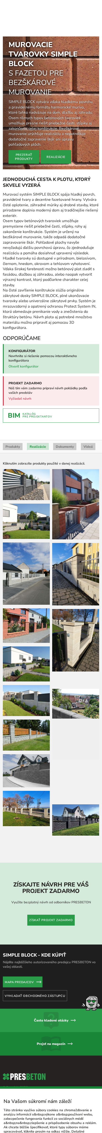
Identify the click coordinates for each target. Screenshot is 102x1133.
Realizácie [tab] (38, 410)
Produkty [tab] (12, 410)
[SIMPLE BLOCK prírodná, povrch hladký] (26, 484)
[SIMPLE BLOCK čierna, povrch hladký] (26, 448)
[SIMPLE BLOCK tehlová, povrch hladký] (26, 589)
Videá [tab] (88, 410)
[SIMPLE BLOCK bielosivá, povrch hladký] (26, 537)
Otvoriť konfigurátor (23, 330)
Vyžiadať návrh (20, 362)
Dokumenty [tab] (65, 410)
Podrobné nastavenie (20, 1118)
